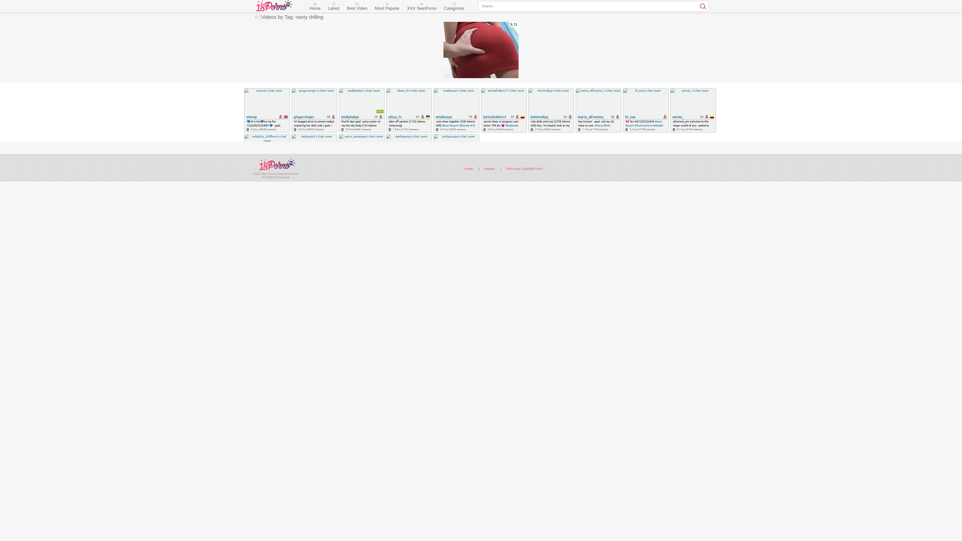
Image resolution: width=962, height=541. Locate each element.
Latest (333, 8)
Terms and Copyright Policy (524, 169)
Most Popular (387, 8)
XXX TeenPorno (421, 8)
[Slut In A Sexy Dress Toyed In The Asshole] (481, 50)
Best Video (357, 8)
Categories (454, 8)
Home (314, 8)
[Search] (593, 6)
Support (489, 169)
